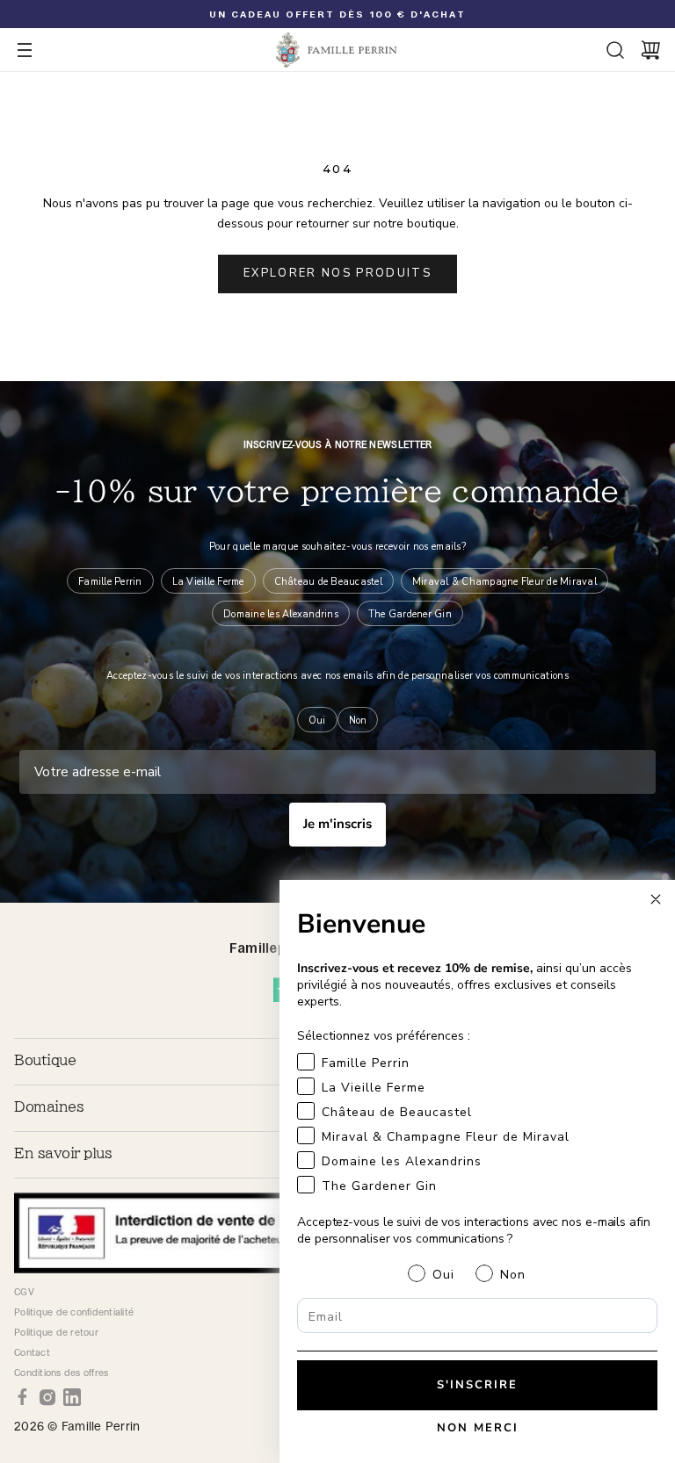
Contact (32, 1352)
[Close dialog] (655, 899)
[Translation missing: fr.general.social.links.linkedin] (72, 1397)
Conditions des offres (61, 1372)
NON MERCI (478, 1428)
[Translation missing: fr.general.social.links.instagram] (47, 1397)
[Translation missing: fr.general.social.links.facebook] (23, 1397)
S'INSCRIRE (477, 1385)
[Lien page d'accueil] (337, 50)
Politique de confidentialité (74, 1312)
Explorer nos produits (337, 273)
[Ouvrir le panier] (650, 50)
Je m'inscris (337, 823)
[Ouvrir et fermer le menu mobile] (24, 50)
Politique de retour (56, 1332)
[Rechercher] (615, 50)
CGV (24, 1291)
